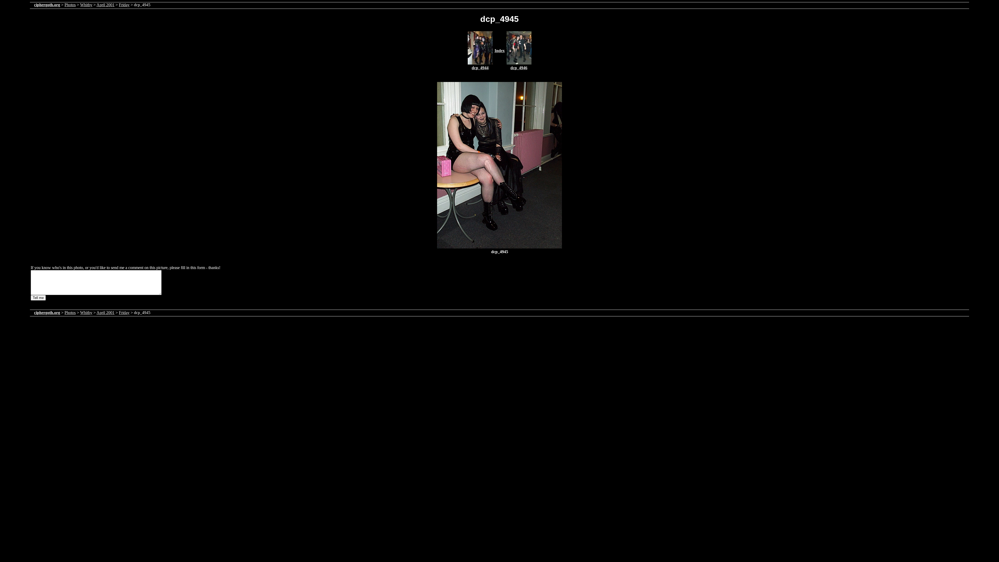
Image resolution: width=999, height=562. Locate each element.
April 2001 (105, 5)
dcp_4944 (480, 68)
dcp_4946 (518, 68)
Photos (70, 5)
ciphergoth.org (47, 5)
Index (500, 50)
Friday (124, 5)
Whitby (86, 5)
